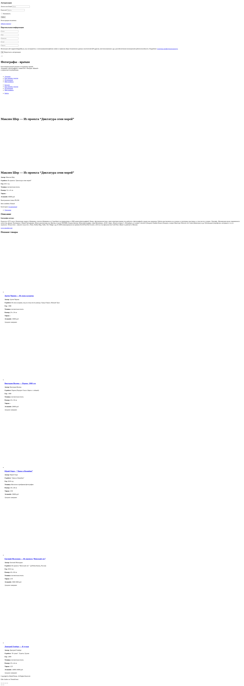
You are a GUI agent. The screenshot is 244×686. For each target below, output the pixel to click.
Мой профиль (9, 82)
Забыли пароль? (6, 24)
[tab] (124, 210)
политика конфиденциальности (167, 49)
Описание (8, 210)
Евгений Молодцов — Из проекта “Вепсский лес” (25, 559)
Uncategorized (12, 207)
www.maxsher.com (6, 228)
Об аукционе (9, 80)
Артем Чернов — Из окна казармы (19, 296)
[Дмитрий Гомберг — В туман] (33, 643)
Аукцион (7, 76)
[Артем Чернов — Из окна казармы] (33, 292)
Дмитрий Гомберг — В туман (17, 647)
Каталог (7, 85)
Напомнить (6, 13)
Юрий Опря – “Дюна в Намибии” (19, 471)
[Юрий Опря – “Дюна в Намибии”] (33, 467)
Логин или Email (6, 6)
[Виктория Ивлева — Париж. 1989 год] (33, 380)
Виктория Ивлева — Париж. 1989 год (20, 383)
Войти (7, 93)
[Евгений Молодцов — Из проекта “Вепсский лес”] (33, 555)
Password (4, 10)
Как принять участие (11, 78)
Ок (2, 52)
